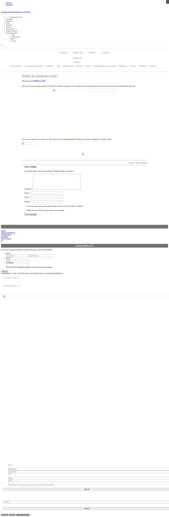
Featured (50, 66)
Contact (13, 41)
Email (27, 197)
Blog (12, 39)
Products (9, 25)
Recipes (92, 52)
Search (153, 66)
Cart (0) (9, 3)
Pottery (8, 27)
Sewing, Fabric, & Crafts (105, 66)
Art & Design (16, 66)
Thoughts (123, 66)
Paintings (9, 21)
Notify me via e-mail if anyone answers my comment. (46, 210)
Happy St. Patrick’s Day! (40, 75)
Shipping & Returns (8, 233)
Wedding (143, 66)
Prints (8, 23)
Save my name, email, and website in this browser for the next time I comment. (55, 206)
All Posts (63, 52)
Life (58, 66)
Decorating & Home (34, 66)
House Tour (78, 52)
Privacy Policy (6, 239)
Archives (106, 52)
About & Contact (12, 33)
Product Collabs (11, 31)
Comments (9, 263)
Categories (77, 58)
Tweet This (131, 162)
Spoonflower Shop (15, 17)
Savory (80, 66)
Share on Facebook (141, 162)
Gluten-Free (68, 66)
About (3, 231)
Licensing (4, 237)
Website (27, 202)
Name (27, 193)
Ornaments (9, 19)
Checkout (9, 5)
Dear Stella (10, 29)
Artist (13, 35)
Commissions (15, 37)
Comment (28, 189)
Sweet (88, 66)
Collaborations (6, 235)
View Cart (4, 515)
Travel (133, 66)
